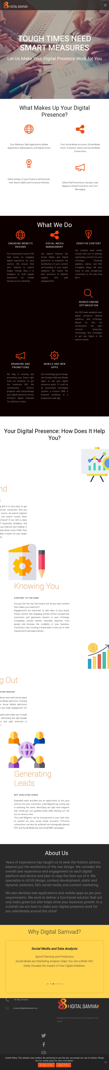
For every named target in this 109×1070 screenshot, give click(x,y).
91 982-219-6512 (21, 1000)
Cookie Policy (63, 1065)
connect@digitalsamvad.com (25, 1008)
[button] (47, 984)
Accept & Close (46, 1065)
